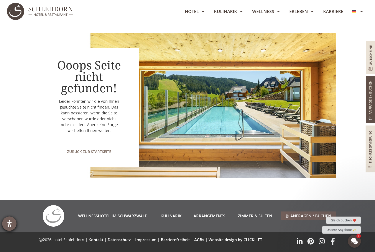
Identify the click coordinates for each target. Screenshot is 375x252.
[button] (328, 197)
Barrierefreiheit (175, 239)
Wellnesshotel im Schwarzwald (113, 215)
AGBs (199, 239)
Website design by (235, 239)
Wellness (263, 11)
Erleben (298, 11)
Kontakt (96, 239)
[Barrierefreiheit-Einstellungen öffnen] (9, 223)
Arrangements (209, 215)
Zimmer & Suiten (255, 215)
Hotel (192, 11)
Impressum (145, 239)
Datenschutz (119, 239)
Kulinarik (225, 11)
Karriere (333, 11)
